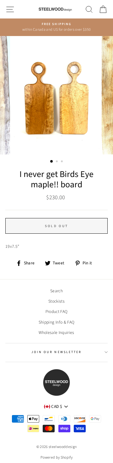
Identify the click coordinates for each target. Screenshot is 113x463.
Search (56, 291)
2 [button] (57, 162)
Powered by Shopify (56, 457)
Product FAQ (57, 312)
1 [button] (51, 161)
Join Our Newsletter (56, 352)
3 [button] (62, 162)
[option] (56, 27)
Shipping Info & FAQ (56, 322)
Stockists (56, 301)
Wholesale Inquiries (56, 333)
